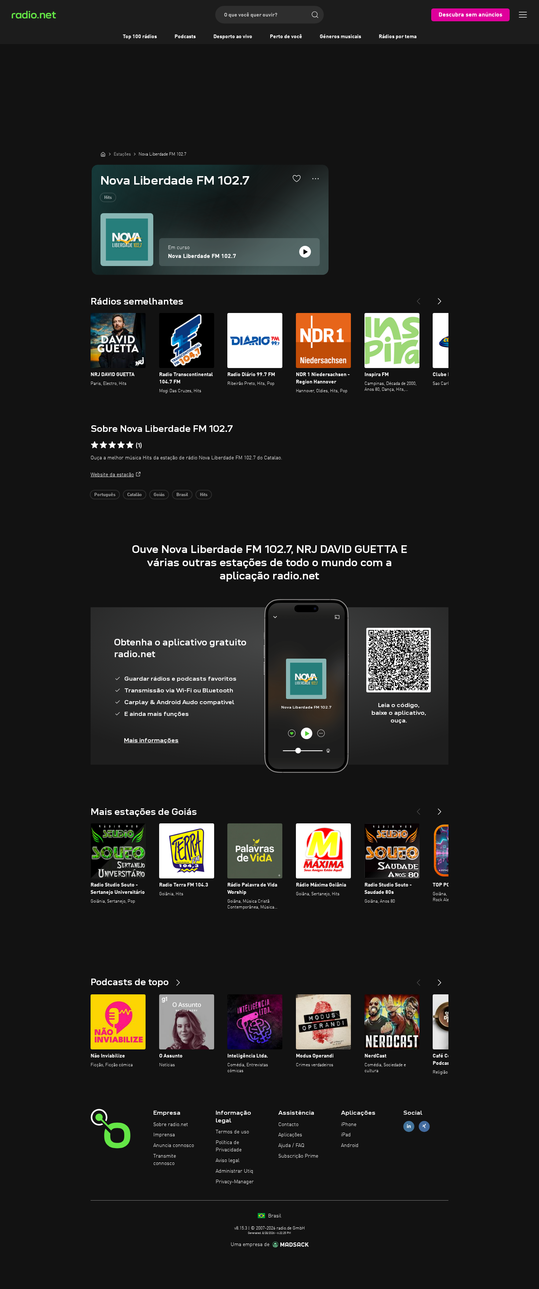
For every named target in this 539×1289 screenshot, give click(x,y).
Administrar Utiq (234, 1171)
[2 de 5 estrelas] (103, 445)
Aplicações (290, 1134)
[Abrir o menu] (522, 14)
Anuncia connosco (173, 1145)
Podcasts (185, 36)
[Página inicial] (103, 154)
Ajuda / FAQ (291, 1145)
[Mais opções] (315, 178)
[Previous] (418, 298)
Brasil (182, 495)
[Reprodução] (305, 252)
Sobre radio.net (170, 1124)
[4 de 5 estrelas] (121, 445)
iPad (346, 1134)
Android (350, 1145)
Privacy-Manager (235, 1181)
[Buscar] (315, 14)
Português (104, 495)
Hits (108, 198)
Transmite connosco (164, 1160)
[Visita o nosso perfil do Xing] (424, 1126)
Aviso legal (227, 1160)
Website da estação (112, 474)
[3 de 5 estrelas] (112, 445)
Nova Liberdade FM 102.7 (202, 256)
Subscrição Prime (298, 1156)
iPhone (348, 1124)
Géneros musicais (340, 36)
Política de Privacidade (229, 1146)
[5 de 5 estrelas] (129, 445)
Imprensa (164, 1134)
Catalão (134, 495)
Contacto (288, 1124)
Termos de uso (232, 1132)
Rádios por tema (398, 36)
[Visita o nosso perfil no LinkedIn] (409, 1126)
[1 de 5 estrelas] (94, 445)
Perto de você (286, 36)
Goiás (159, 495)
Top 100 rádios (140, 36)
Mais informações (151, 740)
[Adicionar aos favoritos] (296, 178)
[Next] (439, 298)
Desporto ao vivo (232, 36)
